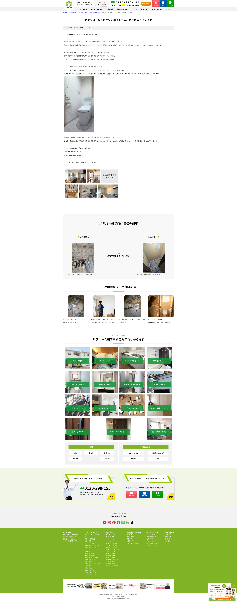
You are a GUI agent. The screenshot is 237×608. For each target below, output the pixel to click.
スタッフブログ (151, 541)
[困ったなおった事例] (159, 439)
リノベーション (133, 453)
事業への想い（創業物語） (71, 535)
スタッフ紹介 (130, 537)
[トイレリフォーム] (77, 391)
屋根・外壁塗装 (89, 562)
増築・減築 (88, 541)
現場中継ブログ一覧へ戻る (118, 256)
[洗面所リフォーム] (105, 391)
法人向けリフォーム (90, 574)
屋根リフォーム (110, 553)
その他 (107, 459)
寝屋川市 (107, 453)
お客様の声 (144, 9)
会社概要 (129, 535)
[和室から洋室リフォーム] (159, 415)
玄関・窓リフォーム (90, 547)
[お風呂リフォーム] (159, 368)
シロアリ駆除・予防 (90, 572)
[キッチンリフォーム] (132, 368)
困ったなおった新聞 (152, 543)
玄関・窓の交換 (110, 562)
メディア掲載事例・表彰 (70, 541)
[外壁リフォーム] (159, 391)
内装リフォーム (89, 543)
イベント (134, 9)
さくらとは (83, 9)
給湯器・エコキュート (91, 560)
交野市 (75, 453)
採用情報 (129, 539)
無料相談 (156, 5)
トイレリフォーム (88, 27)
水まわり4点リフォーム (91, 557)
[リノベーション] (105, 368)
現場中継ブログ (78, 27)
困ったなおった (122, 9)
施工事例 (111, 9)
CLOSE (233, 585)
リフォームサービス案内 (92, 535)
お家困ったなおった (158, 453)
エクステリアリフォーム (113, 564)
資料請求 (146, 3)
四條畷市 (75, 459)
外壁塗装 (133, 459)
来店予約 (163, 5)
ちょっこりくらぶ (152, 545)
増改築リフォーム (111, 555)
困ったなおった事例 (112, 566)
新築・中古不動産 (90, 539)
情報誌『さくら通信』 (69, 539)
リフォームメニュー (97, 9)
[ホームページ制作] (123, 596)
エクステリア (88, 568)
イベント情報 (151, 535)
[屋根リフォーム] (77, 415)
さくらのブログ (157, 9)
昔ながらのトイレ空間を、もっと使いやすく (150, 274)
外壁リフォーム (110, 551)
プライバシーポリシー (133, 543)
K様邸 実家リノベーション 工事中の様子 (79, 274)
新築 (158, 459)
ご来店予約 (168, 537)
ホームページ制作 (115, 596)
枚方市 (91, 453)
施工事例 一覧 (110, 535)
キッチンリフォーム (90, 549)
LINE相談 (170, 5)
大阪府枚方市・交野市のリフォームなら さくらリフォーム (115, 594)
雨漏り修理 (88, 566)
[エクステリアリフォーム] (118, 439)
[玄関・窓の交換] (77, 439)
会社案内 (169, 9)
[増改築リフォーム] (105, 415)
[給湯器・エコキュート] (132, 391)
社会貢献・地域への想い (70, 537)
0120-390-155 (98, 488)
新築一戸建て (110, 537)
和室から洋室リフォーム (92, 545)
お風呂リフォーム (90, 551)
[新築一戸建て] (77, 368)
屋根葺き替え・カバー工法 (92, 564)
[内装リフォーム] (132, 415)
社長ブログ (150, 539)
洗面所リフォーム (90, 555)
